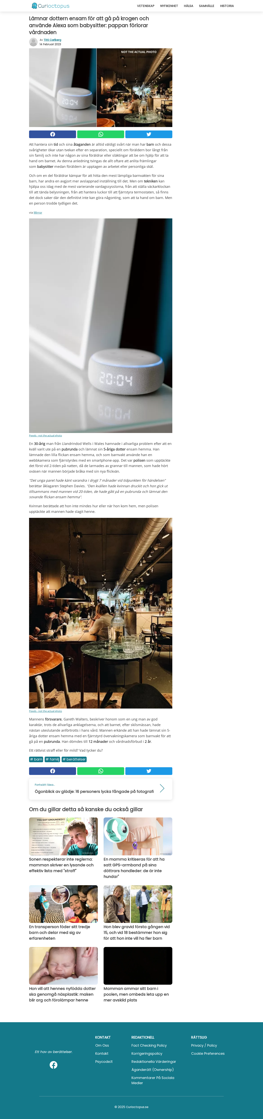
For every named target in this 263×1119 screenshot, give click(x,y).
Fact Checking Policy (149, 1045)
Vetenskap (145, 6)
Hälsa (188, 6)
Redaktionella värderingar (154, 1061)
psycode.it (104, 1061)
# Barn (36, 759)
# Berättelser (74, 759)
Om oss (102, 1045)
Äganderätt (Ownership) (153, 1069)
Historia (227, 6)
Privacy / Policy (204, 1045)
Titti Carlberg (52, 40)
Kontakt (101, 1053)
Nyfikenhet (169, 6)
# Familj (52, 759)
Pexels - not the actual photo (45, 435)
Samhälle (206, 6)
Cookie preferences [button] (208, 1053)
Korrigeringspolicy (147, 1053)
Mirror (38, 212)
